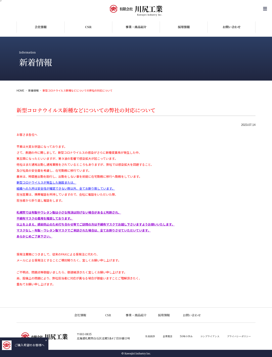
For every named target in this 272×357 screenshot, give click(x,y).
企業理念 (167, 336)
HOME (20, 90)
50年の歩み (186, 336)
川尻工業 (140, 9)
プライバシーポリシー (239, 336)
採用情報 (184, 27)
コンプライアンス (209, 336)
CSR (88, 27)
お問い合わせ (232, 27)
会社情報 (41, 27)
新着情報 (33, 90)
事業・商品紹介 (136, 27)
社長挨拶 (150, 336)
